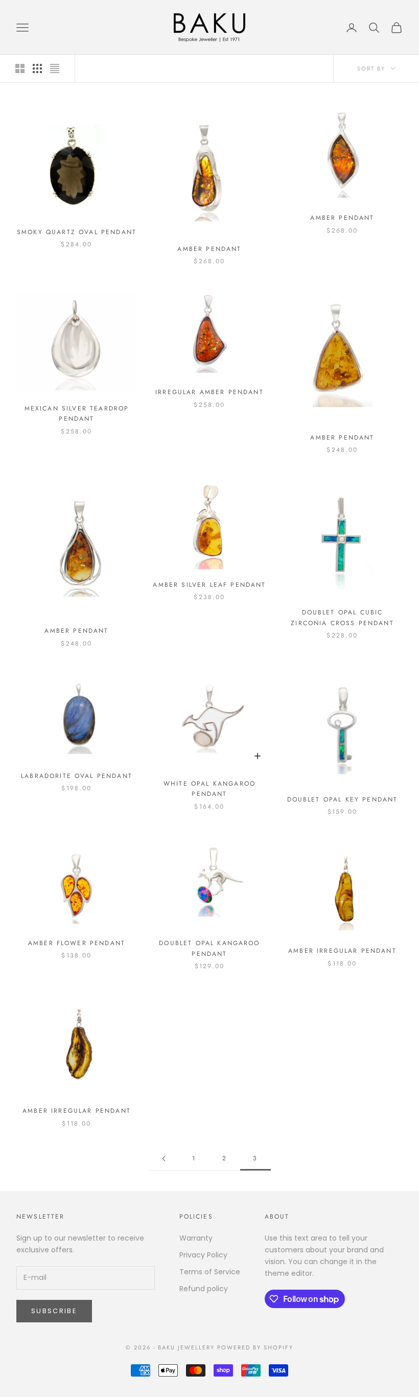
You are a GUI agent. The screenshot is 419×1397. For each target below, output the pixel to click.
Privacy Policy (203, 1255)
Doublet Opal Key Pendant (342, 799)
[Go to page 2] (163, 1158)
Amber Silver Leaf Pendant (209, 584)
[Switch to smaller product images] (37, 68)
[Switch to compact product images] (54, 68)
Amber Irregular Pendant (342, 950)
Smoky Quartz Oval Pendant (76, 232)
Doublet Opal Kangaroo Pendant (209, 948)
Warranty (196, 1238)
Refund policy (203, 1289)
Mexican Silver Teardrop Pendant (77, 413)
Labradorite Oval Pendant (76, 776)
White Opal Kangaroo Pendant (209, 788)
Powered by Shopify (255, 1347)
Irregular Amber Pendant (209, 392)
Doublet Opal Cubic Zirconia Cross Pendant (342, 617)
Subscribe (54, 1311)
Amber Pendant (209, 249)
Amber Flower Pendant (76, 943)
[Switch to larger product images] (20, 68)
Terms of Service (209, 1272)
